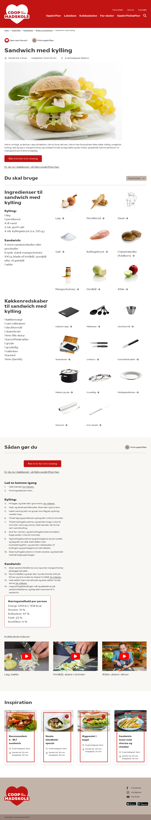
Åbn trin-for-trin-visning (23, 158)
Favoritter (118, 10)
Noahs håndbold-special (52, 740)
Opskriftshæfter (128, 15)
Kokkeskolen (88, 15)
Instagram (136, 792)
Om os (130, 10)
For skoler (107, 15)
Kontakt (142, 10)
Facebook (136, 788)
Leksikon (70, 15)
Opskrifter (53, 15)
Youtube (135, 796)
